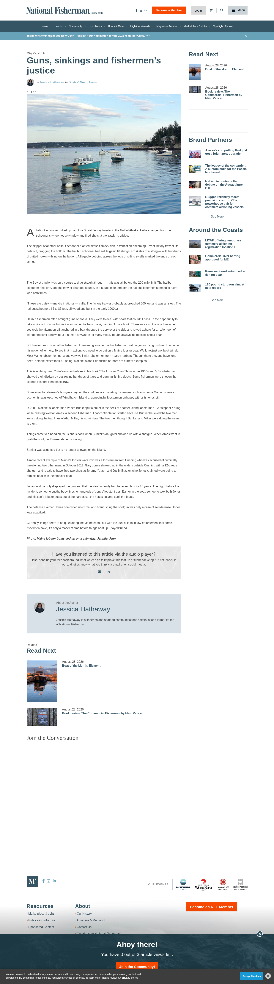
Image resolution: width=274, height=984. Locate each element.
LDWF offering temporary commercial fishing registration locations (223, 244)
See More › (218, 216)
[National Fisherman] (59, 10)
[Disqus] (104, 790)
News (45, 26)
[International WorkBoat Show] (204, 885)
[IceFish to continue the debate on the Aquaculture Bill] (195, 184)
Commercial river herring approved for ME (222, 257)
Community (75, 26)
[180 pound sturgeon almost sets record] (195, 288)
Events (58, 26)
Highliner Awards (140, 26)
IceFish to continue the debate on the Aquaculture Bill (224, 185)
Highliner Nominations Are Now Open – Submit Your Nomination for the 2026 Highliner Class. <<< (88, 35)
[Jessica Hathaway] (30, 82)
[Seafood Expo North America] (223, 884)
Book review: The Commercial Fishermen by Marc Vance (102, 713)
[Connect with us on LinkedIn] (108, 572)
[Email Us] (100, 572)
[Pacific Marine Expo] (183, 885)
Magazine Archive (166, 26)
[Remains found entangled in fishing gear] (195, 274)
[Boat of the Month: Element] (42, 681)
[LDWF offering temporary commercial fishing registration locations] (195, 244)
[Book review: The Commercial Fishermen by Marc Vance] (42, 717)
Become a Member (169, 10)
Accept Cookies (251, 976)
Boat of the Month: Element (81, 665)
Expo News (95, 26)
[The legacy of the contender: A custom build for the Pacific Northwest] (195, 169)
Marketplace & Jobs (195, 26)
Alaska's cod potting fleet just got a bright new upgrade (226, 152)
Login (198, 10)
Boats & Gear (116, 26)
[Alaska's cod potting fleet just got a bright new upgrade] (195, 154)
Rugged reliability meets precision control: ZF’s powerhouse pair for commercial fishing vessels (224, 202)
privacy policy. (130, 977)
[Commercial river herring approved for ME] (195, 259)
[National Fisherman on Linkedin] (145, 10)
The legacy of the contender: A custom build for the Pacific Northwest (226, 169)
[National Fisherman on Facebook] (137, 10)
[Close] (268, 976)
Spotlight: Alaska (223, 26)
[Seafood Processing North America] (240, 884)
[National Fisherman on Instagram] (141, 10)
